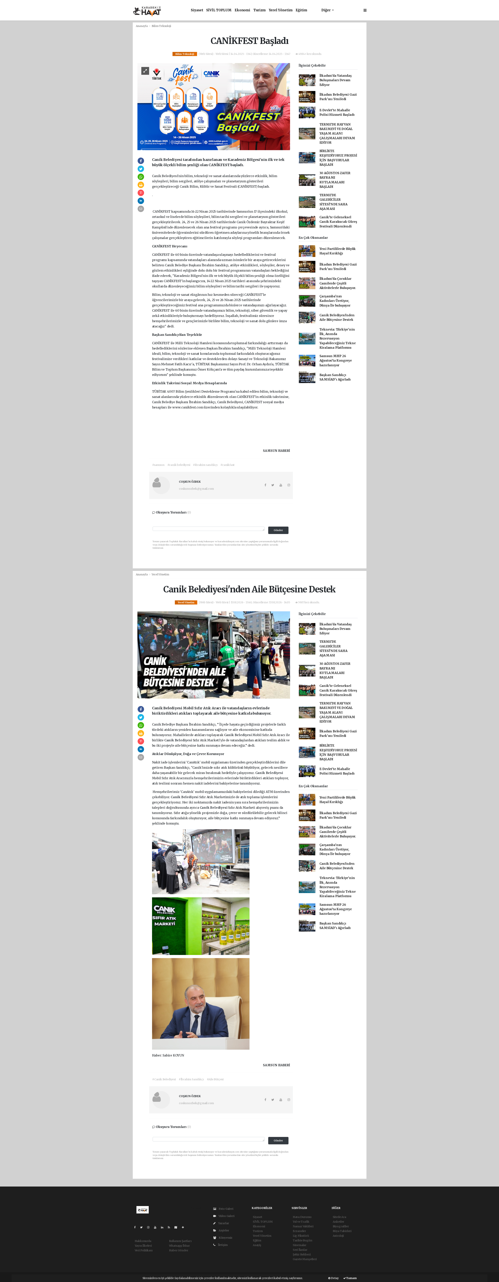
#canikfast (227, 465)
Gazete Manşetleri (305, 1259)
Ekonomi (242, 10)
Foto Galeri (225, 1209)
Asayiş (257, 1245)
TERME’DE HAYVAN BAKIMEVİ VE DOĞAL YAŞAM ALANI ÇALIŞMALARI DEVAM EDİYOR (337, 133)
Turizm (259, 10)
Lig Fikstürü (301, 1235)
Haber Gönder (178, 1250)
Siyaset (197, 10)
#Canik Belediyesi (164, 1079)
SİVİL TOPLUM (219, 10)
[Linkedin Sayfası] (163, 1227)
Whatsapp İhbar (179, 1245)
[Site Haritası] (177, 1227)
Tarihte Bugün (302, 1240)
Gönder (278, 530)
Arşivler (223, 1230)
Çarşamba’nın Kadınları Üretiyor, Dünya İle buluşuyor (334, 300)
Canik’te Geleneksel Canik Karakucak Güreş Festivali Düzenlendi (338, 221)
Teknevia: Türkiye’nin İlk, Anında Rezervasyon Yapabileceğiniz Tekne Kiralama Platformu (337, 338)
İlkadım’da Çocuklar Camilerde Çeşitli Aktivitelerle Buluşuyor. (337, 283)
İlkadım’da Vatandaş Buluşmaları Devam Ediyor (335, 80)
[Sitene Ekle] (184, 1227)
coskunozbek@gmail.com (196, 488)
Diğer (326, 10)
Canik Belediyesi (238, 735)
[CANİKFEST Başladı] (213, 106)
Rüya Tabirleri (342, 1231)
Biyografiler (341, 1226)
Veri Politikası (144, 1250)
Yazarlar (223, 1223)
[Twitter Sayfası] (143, 1227)
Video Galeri (226, 1216)
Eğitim (301, 10)
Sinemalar (299, 1245)
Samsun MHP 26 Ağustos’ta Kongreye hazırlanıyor (335, 360)
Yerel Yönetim (281, 10)
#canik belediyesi (178, 465)
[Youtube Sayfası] (156, 1227)
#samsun (158, 465)
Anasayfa (142, 26)
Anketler (338, 1221)
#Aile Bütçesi (215, 1079)
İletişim (222, 1245)
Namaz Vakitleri (303, 1226)
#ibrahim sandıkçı (205, 465)
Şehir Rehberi (302, 1254)
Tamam (351, 1278)
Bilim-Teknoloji (161, 26)
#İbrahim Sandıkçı (191, 1079)
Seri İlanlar (300, 1250)
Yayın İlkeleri (143, 1245)
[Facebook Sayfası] (136, 1227)
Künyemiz (225, 1237)
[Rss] (170, 1227)
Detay (334, 1278)
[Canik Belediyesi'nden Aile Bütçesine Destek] (213, 654)
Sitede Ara (339, 1217)
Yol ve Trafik (301, 1221)
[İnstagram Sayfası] (150, 1227)
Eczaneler (299, 1231)
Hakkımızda (143, 1241)
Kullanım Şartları (180, 1241)
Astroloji (338, 1235)
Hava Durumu (302, 1217)
